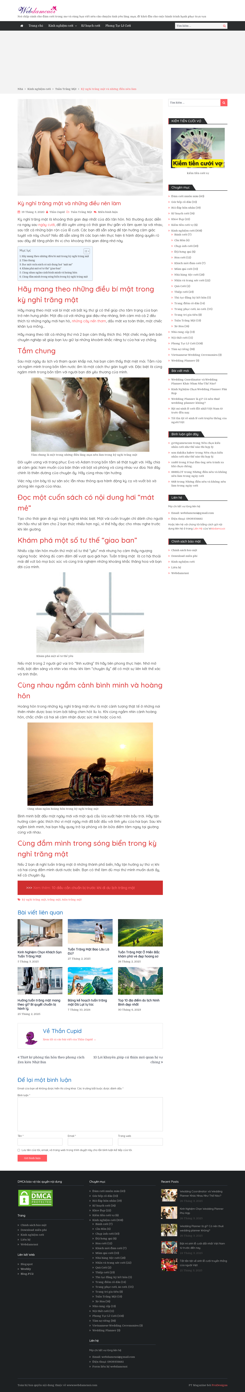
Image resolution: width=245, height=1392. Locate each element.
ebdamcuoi (218, 528)
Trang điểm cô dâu (186, 303)
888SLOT (177, 472)
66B (173, 481)
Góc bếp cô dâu (181, 202)
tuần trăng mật (72, 899)
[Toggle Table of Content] (85, 251)
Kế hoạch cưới (90, 25)
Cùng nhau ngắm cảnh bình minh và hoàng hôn (49, 272)
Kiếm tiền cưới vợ (182, 225)
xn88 (174, 462)
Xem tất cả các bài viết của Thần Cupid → (69, 1039)
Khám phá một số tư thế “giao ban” (41, 268)
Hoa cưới (179, 257)
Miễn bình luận (108, 212)
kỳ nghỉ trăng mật (34, 899)
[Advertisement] (122, 60)
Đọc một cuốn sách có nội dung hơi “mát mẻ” (47, 264)
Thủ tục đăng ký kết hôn (190, 297)
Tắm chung (28, 260)
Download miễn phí (184, 556)
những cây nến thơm (89, 321)
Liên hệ (176, 567)
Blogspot (27, 1264)
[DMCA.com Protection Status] (35, 1206)
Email (72, 1136)
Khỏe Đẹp (177, 219)
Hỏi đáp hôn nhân (183, 207)
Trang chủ (36, 25)
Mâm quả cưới (183, 269)
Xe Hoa (179, 326)
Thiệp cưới (181, 291)
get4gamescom (181, 443)
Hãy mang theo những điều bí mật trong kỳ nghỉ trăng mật (55, 256)
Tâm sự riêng (180, 349)
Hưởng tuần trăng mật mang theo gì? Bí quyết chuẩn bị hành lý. (39, 1004)
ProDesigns (219, 1385)
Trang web (124, 1136)
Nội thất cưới (179, 337)
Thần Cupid (57, 212)
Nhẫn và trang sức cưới (189, 280)
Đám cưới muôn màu (184, 196)
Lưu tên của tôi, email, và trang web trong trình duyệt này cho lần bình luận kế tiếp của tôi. (77, 1150)
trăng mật (54, 899)
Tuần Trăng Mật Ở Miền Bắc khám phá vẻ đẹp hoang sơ (139, 954)
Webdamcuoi (180, 573)
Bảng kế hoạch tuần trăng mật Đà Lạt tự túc (87, 1002)
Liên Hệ (197, 528)
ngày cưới (46, 224)
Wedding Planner (183, 360)
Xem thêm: (83, 887)
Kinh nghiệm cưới (60, 25)
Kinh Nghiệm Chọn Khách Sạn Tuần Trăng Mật (40, 954)
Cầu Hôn (179, 240)
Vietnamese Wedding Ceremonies (194, 355)
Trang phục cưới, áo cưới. (190, 309)
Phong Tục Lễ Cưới (118, 25)
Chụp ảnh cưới (183, 246)
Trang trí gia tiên (186, 314)
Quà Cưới (180, 286)
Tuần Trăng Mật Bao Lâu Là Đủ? (88, 951)
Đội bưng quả (182, 251)
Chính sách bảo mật (184, 550)
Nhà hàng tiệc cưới (186, 274)
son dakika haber (183, 452)
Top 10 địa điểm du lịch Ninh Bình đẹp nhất (138, 1002)
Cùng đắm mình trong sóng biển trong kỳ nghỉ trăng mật (55, 276)
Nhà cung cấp (180, 332)
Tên (20, 1136)
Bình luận (24, 1095)
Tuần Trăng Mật (81, 212)
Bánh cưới (180, 234)
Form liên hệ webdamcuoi (109, 1366)
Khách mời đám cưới (187, 263)
